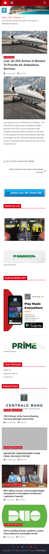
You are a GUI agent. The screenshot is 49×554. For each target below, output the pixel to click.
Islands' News (9, 57)
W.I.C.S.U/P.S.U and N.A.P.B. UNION (20, 161)
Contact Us (8, 377)
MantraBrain (41, 550)
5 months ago (11, 422)
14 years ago (10, 73)
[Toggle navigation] (12, 3)
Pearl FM (22, 73)
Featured (7, 410)
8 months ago (11, 460)
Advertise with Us (10, 373)
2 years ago (10, 500)
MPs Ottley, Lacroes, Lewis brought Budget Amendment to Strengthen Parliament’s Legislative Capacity (24, 493)
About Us (7, 370)
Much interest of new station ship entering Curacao (26, 171)
